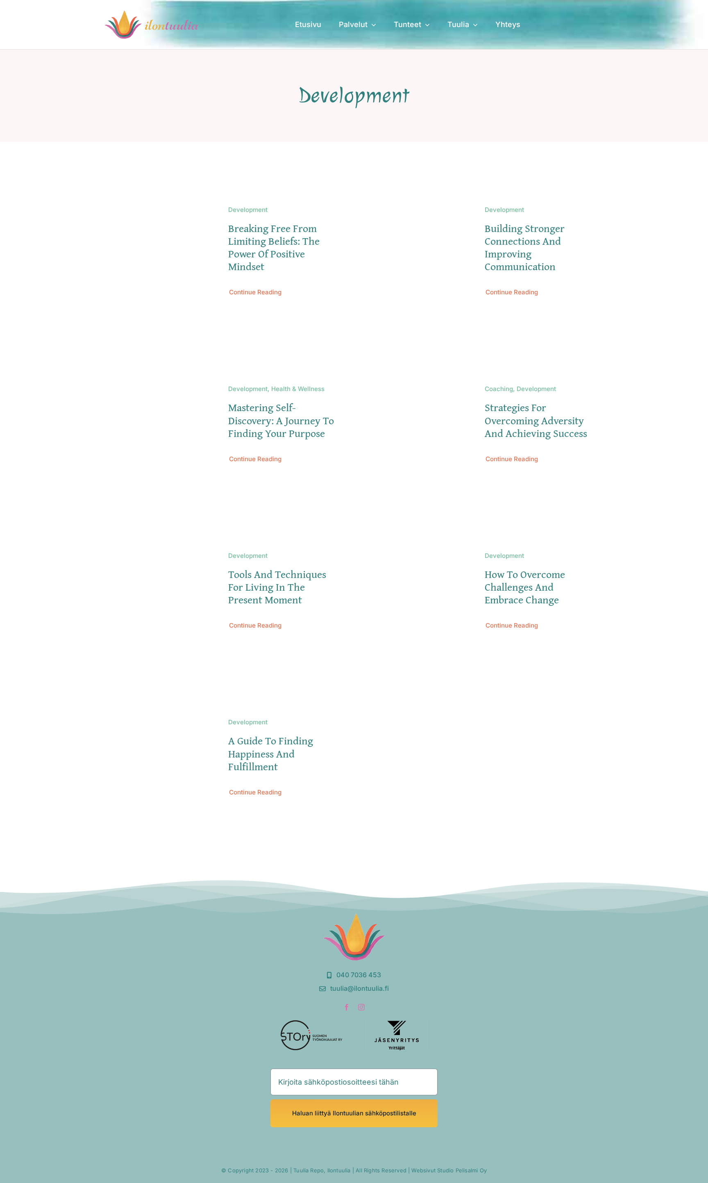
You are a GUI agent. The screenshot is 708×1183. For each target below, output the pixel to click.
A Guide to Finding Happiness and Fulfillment (270, 753)
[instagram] (361, 1007)
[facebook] (346, 1007)
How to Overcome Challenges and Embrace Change (525, 586)
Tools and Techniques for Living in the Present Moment (277, 586)
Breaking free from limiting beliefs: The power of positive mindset (274, 247)
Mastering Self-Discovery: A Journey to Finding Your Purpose (281, 420)
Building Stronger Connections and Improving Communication (525, 247)
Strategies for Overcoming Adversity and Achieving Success (536, 420)
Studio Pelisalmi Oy (462, 1170)
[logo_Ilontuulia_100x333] (152, 13)
